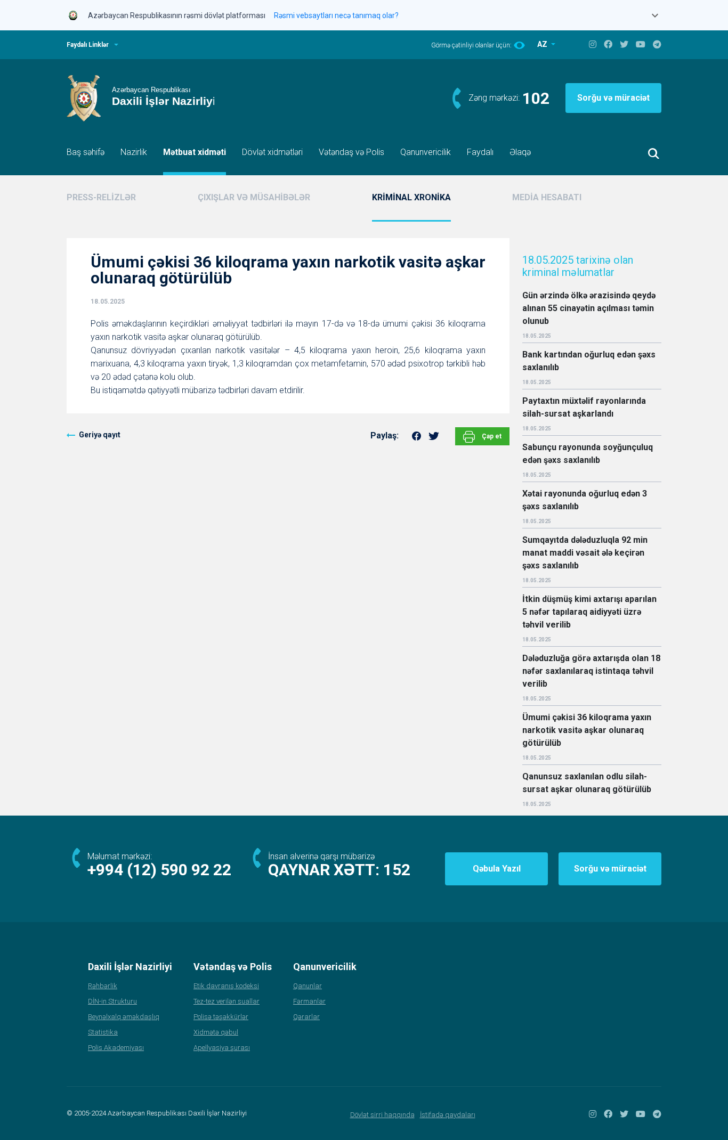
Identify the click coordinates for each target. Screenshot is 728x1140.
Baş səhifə (85, 152)
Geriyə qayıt (99, 434)
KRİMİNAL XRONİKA (411, 197)
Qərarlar (306, 1017)
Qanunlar (307, 986)
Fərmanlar (309, 1001)
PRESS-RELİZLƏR (101, 197)
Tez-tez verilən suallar (226, 1001)
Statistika (103, 1032)
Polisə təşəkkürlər (220, 1017)
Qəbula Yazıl (497, 869)
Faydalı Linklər (88, 44)
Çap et (490, 436)
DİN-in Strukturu (112, 1001)
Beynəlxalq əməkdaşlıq (123, 1017)
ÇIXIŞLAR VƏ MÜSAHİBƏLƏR (254, 197)
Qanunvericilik (425, 152)
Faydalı (480, 152)
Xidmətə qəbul (215, 1032)
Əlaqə (520, 152)
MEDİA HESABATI (546, 197)
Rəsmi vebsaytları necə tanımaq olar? (336, 15)
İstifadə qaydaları (447, 1115)
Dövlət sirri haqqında (382, 1115)
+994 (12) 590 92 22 (159, 869)
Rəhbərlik (102, 986)
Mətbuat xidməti (194, 152)
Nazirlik (133, 152)
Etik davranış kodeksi (226, 986)
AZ (543, 44)
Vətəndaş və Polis (351, 152)
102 (535, 98)
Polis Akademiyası (116, 1048)
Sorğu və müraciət (613, 98)
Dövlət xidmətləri (272, 152)
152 (396, 869)
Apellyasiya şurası (221, 1048)
